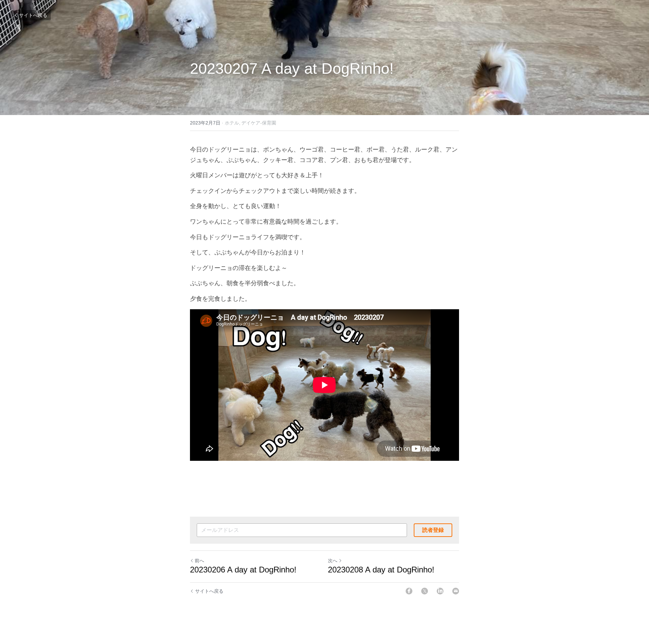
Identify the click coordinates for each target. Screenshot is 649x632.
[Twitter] (424, 591)
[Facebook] (409, 591)
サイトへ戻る (33, 15)
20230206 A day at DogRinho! (245, 569)
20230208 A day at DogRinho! (383, 569)
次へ (332, 560)
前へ (199, 560)
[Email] (455, 591)
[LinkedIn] (440, 591)
